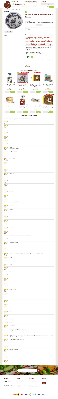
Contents (31, 34)
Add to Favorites (8, 31)
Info (7, 91)
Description (27, 34)
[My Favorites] (47, 7)
